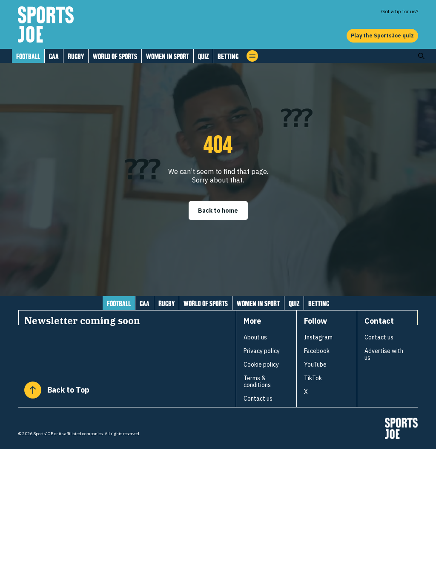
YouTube (315, 364)
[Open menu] (252, 56)
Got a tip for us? (399, 11)
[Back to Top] (32, 390)
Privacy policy (262, 350)
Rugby (76, 56)
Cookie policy (261, 364)
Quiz (203, 56)
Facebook (317, 350)
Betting (228, 56)
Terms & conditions (257, 381)
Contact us (258, 398)
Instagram (318, 337)
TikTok (313, 378)
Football (28, 56)
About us (255, 337)
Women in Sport (167, 56)
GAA (54, 56)
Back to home (218, 210)
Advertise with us (383, 354)
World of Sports (115, 56)
